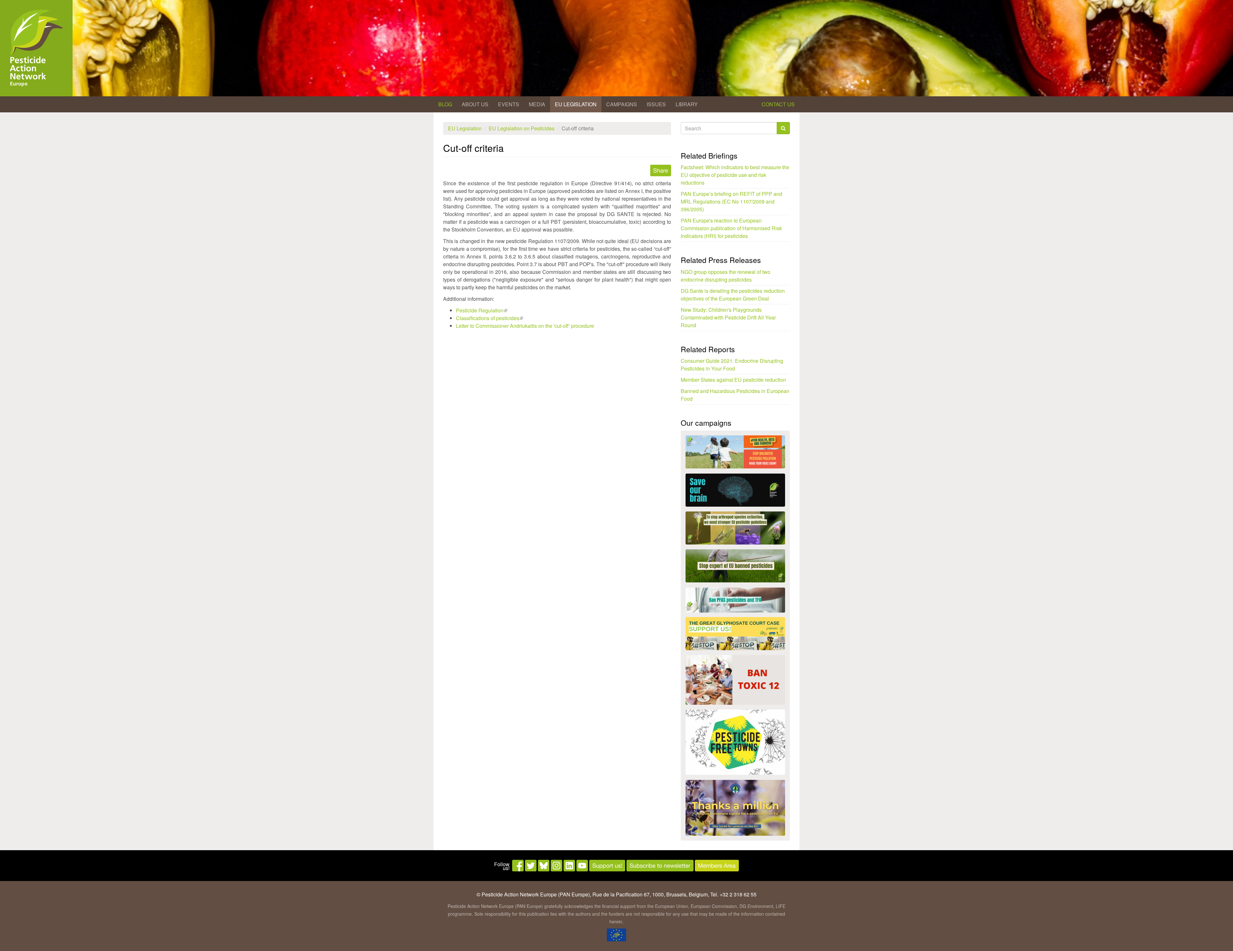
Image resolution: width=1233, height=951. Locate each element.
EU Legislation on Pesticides (522, 128)
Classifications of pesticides (489, 318)
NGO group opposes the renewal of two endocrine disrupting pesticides (725, 275)
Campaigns (621, 104)
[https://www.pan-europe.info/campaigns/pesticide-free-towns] (735, 742)
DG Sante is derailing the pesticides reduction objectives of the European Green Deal (733, 294)
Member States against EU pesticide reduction (733, 379)
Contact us (778, 104)
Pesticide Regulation (481, 310)
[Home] (36, 48)
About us (475, 104)
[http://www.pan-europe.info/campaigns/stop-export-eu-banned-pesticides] (735, 565)
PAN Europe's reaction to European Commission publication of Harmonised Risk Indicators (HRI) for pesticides (731, 228)
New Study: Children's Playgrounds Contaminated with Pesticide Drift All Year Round (728, 317)
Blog (445, 104)
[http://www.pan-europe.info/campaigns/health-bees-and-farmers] (735, 451)
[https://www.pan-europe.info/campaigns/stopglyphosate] (735, 633)
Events (508, 104)
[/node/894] (735, 808)
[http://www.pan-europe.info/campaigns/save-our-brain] (735, 490)
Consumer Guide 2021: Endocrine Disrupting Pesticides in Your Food (732, 364)
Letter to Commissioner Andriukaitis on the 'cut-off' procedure (525, 325)
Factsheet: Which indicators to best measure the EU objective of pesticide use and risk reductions (735, 174)
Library (687, 104)
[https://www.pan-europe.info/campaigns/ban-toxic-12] (735, 680)
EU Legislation (576, 104)
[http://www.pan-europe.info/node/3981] (735, 528)
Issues (656, 104)
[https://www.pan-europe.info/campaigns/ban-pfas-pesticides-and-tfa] (735, 600)
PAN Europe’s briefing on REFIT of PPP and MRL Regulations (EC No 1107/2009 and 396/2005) (731, 201)
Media (537, 104)
